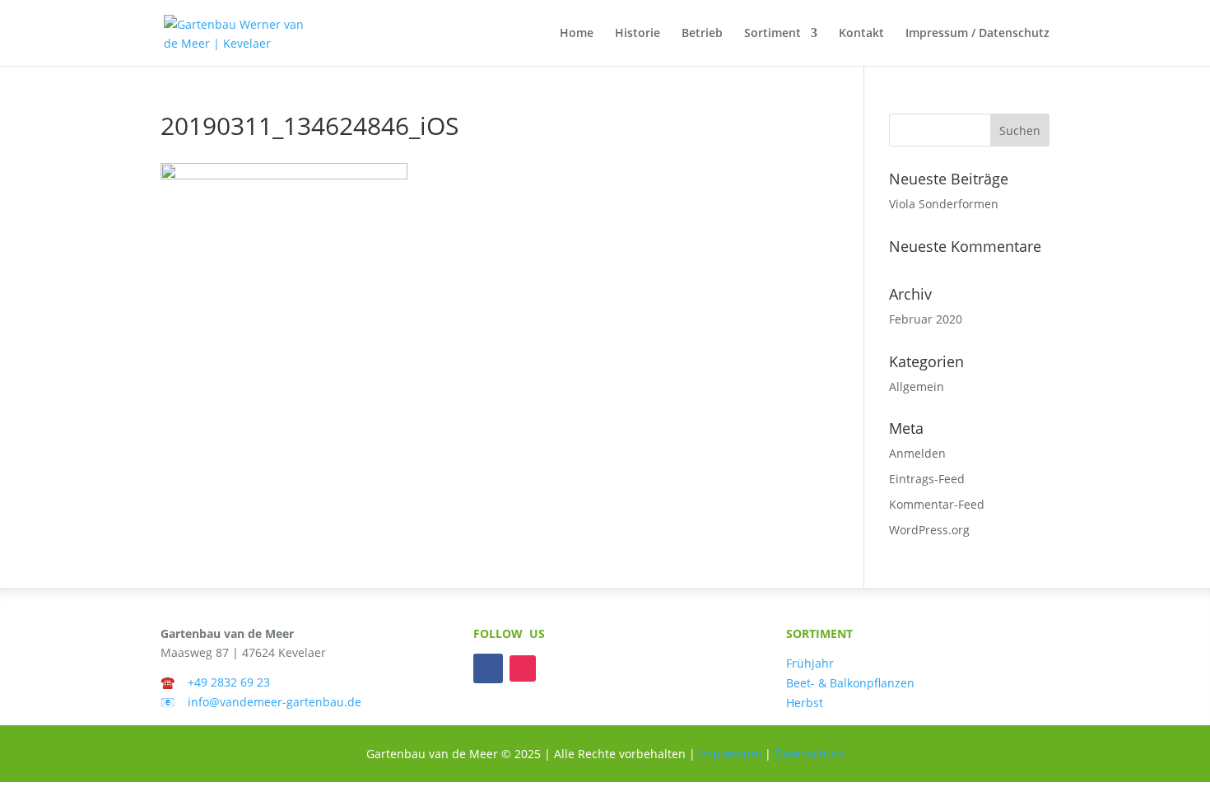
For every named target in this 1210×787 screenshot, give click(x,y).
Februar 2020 (925, 319)
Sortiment (772, 33)
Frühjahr (810, 663)
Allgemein (916, 386)
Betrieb (702, 33)
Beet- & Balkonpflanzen (850, 683)
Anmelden (917, 453)
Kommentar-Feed (936, 504)
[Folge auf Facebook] (488, 668)
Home (576, 33)
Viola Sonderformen (943, 204)
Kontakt (861, 33)
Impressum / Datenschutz (977, 33)
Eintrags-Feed (927, 479)
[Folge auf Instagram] (523, 668)
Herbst (804, 702)
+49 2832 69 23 (229, 682)
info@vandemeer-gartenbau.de (274, 702)
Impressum (730, 753)
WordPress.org (929, 530)
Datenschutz (809, 753)
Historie (637, 33)
